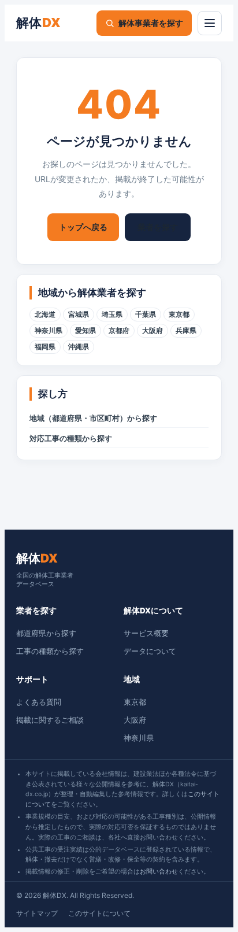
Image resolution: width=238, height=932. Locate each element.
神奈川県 (48, 331)
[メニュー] (210, 23)
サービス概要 (146, 633)
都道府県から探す (46, 633)
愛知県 (85, 331)
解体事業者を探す (150, 23)
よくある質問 (38, 702)
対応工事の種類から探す (70, 438)
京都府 (119, 331)
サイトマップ (37, 913)
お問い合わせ (159, 871)
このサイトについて (99, 913)
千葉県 (145, 314)
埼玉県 (112, 314)
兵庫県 (186, 331)
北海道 (45, 314)
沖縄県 (78, 347)
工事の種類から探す (50, 651)
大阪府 (152, 331)
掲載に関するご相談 (50, 720)
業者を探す (157, 227)
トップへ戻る (83, 227)
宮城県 (78, 314)
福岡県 (45, 347)
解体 (38, 22)
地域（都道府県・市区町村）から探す (93, 418)
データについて (150, 651)
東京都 (179, 314)
